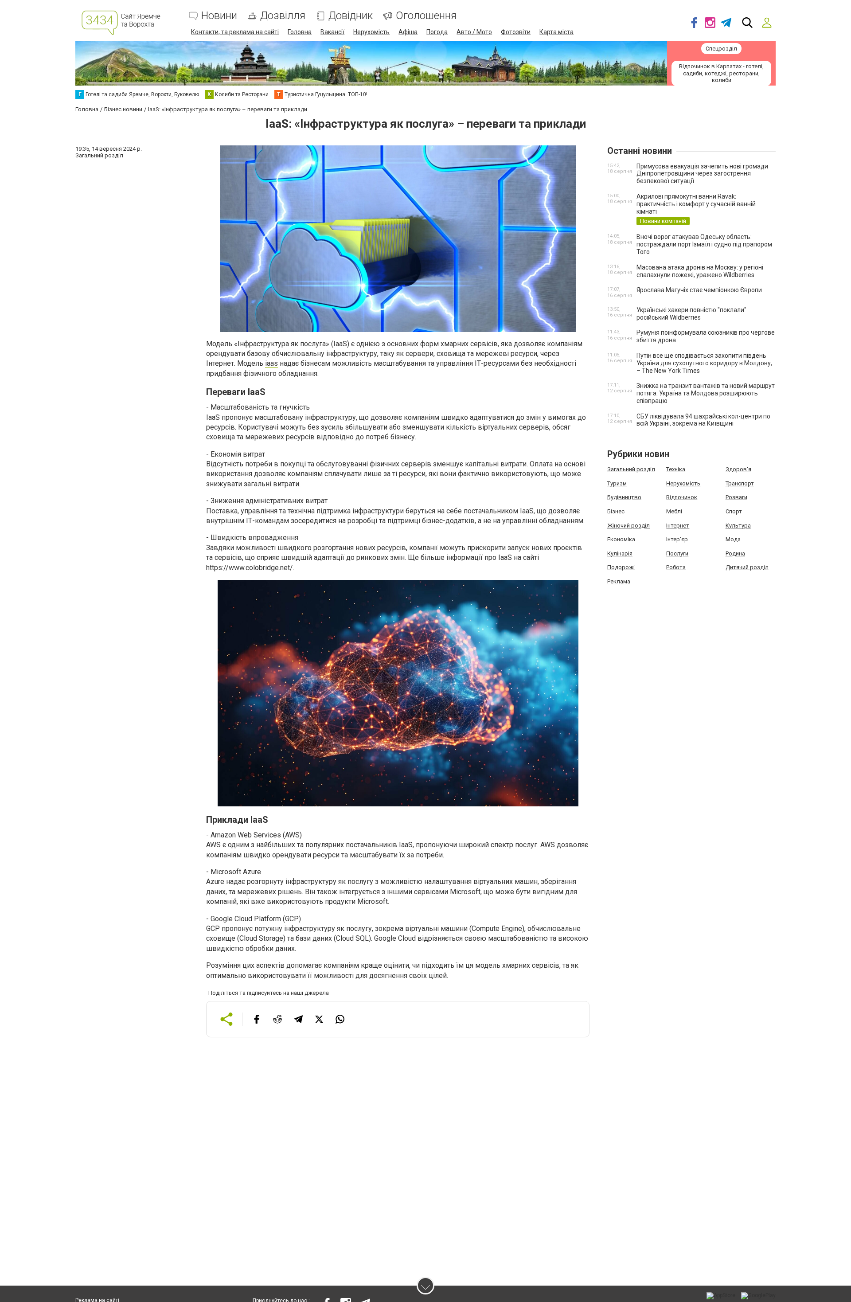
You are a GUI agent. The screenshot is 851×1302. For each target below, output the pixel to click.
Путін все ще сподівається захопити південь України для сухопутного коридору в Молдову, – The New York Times (704, 363)
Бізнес (616, 511)
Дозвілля (282, 16)
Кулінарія (619, 553)
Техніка (675, 469)
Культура (738, 525)
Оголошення (426, 16)
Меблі (674, 511)
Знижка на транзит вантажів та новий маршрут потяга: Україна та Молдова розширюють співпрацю (705, 393)
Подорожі (621, 567)
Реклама (618, 581)
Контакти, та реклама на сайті (235, 31)
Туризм (617, 483)
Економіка (621, 539)
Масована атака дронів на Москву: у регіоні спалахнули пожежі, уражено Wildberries (699, 271)
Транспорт (740, 483)
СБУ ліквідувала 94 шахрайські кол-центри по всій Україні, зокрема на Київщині (703, 420)
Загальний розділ (631, 469)
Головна (300, 31)
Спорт (734, 511)
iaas (271, 363)
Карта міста (556, 31)
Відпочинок (681, 497)
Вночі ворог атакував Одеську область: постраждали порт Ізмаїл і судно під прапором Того (704, 244)
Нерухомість (371, 31)
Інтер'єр (677, 539)
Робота (676, 567)
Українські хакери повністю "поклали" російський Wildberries (691, 313)
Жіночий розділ (628, 525)
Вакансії (332, 31)
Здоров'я (738, 469)
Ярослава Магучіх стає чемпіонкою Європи (699, 289)
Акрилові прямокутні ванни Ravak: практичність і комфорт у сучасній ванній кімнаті (696, 204)
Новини (219, 16)
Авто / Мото (474, 31)
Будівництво (624, 497)
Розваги (736, 497)
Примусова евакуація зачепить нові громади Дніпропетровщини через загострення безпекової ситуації (702, 174)
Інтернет (677, 525)
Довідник (350, 16)
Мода (733, 539)
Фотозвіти (516, 31)
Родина (735, 553)
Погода (437, 31)
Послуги (677, 553)
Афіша (408, 31)
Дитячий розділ (747, 567)
